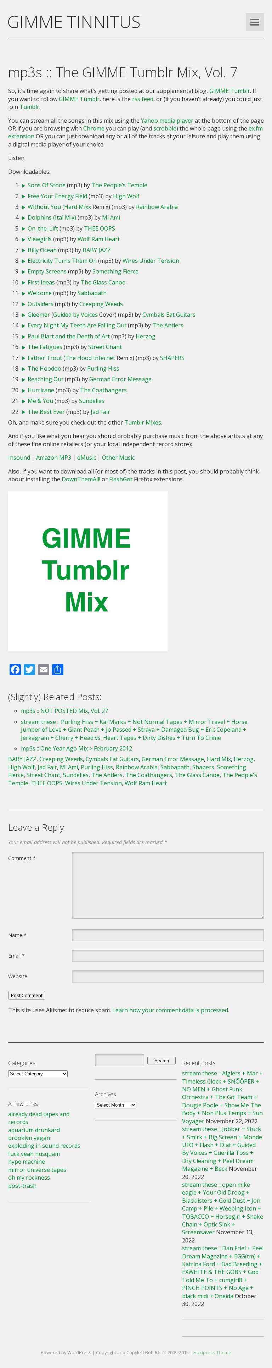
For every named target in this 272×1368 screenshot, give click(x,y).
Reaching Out (45, 379)
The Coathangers (103, 390)
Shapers (203, 767)
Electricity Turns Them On (62, 261)
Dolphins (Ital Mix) (52, 217)
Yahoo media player (167, 120)
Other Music (118, 457)
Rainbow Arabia (157, 207)
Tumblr (29, 107)
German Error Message (120, 379)
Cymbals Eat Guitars (169, 315)
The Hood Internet (90, 358)
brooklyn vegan (29, 1138)
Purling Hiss (103, 368)
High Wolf (126, 196)
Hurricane (41, 390)
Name (17, 935)
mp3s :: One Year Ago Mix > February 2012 (76, 748)
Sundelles (91, 401)
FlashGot (120, 479)
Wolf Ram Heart (99, 239)
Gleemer (39, 315)
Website (17, 976)
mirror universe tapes (37, 1170)
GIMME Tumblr (229, 91)
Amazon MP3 (53, 457)
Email (16, 955)
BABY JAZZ (97, 250)
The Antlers (167, 325)
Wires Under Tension (151, 261)
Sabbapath (92, 293)
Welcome (40, 293)
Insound (19, 457)
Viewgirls (40, 239)
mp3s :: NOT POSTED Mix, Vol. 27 (64, 711)
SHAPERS (172, 358)
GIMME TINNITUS (74, 21)
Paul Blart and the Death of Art (69, 336)
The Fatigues (45, 347)
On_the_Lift (43, 228)
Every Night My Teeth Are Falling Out (77, 325)
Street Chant (105, 347)
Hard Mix (219, 759)
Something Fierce (115, 271)
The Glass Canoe (103, 282)
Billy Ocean (42, 250)
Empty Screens (47, 271)
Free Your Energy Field (57, 196)
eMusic (86, 457)
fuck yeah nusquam (34, 1154)
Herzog (145, 336)
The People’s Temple (119, 185)
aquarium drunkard (34, 1130)
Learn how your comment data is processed (170, 1010)
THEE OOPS (99, 228)
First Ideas (41, 282)
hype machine (26, 1161)
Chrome (93, 128)
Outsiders (40, 304)
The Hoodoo (44, 368)
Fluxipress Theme (212, 1352)
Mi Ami (111, 217)
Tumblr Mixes (142, 422)
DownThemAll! (81, 479)
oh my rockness (29, 1177)
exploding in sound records (44, 1146)
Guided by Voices (75, 315)
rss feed (142, 99)
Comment (22, 858)
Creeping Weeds (101, 304)
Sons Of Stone (47, 185)
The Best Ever (46, 412)
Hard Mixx (77, 207)
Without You (44, 207)
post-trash (22, 1186)
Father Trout (45, 358)
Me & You (40, 401)
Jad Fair (100, 412)
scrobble (164, 128)
